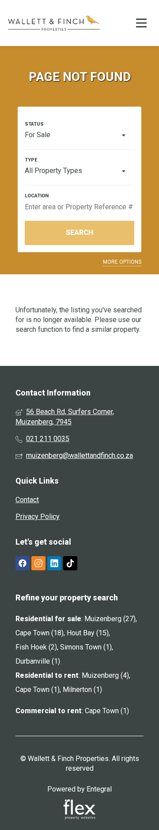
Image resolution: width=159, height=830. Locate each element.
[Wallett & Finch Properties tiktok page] (70, 563)
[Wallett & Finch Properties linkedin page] (54, 563)
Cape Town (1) (37, 689)
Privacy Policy (37, 516)
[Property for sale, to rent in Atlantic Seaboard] (53, 23)
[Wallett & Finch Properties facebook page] (22, 563)
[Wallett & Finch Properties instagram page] (38, 563)
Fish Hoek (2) (36, 647)
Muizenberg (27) (110, 619)
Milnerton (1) (82, 689)
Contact (27, 500)
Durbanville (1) (37, 661)
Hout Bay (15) (88, 633)
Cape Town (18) (39, 633)
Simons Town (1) (86, 647)
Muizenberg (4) (105, 675)
